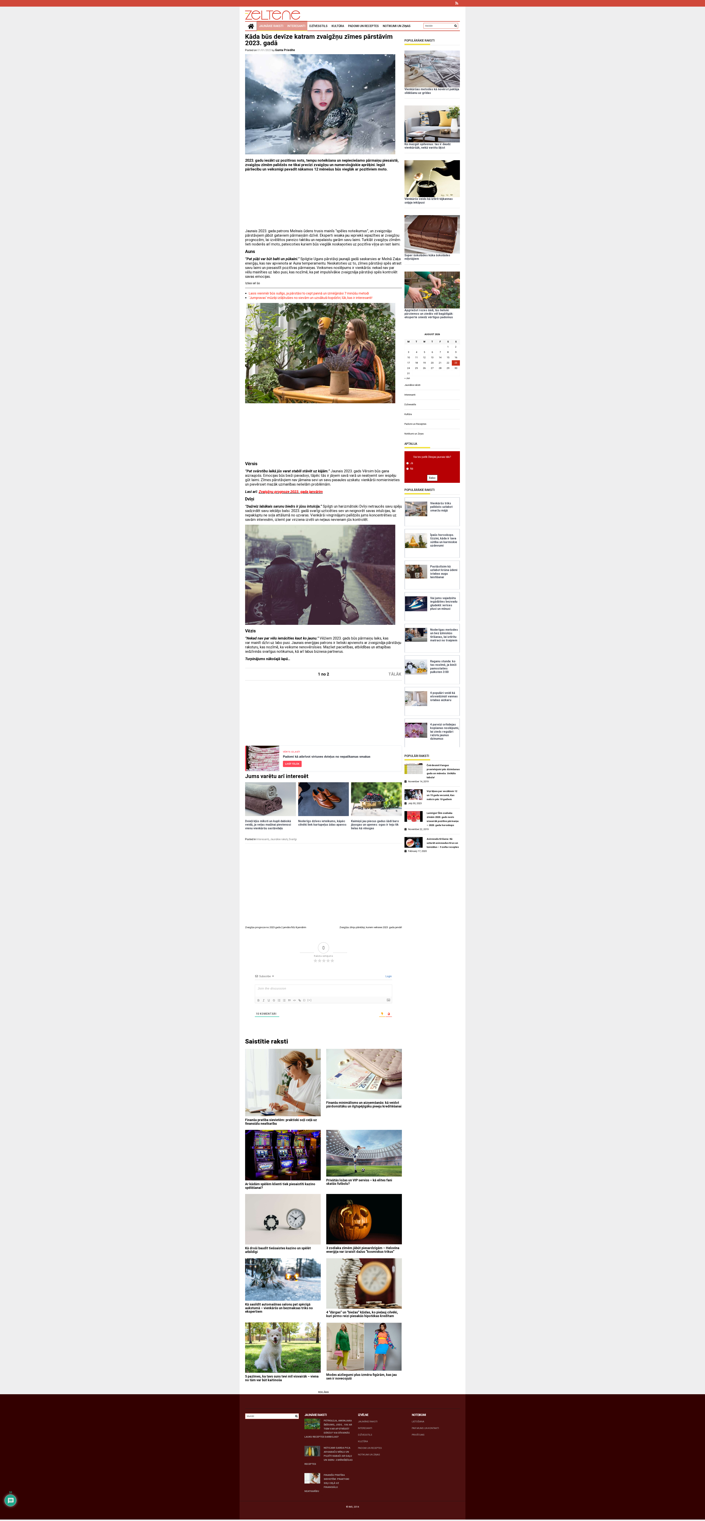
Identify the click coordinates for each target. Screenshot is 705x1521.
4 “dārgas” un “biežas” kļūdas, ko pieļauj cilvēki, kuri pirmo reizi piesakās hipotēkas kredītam (362, 1314)
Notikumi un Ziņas (397, 26)
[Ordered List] (279, 1000)
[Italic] (263, 1000)
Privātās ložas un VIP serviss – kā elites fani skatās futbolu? (359, 1182)
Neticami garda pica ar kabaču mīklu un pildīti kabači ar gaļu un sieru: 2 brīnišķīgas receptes (328, 1455)
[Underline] (268, 1000)
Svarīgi (293, 839)
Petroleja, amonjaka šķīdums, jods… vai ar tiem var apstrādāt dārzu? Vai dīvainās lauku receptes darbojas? (328, 1428)
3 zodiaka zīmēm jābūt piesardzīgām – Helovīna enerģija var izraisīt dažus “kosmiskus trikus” (362, 1250)
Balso (432, 477)
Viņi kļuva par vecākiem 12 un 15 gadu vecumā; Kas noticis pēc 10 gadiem (442, 795)
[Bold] (258, 1000)
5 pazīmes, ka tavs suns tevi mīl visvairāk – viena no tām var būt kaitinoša (282, 1378)
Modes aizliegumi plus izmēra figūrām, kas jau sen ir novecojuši (361, 1376)
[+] (310, 1000)
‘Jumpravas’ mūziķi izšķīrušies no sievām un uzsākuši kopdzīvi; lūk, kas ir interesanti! (310, 298)
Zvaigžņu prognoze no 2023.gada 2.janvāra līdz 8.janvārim (275, 927)
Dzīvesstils (318, 26)
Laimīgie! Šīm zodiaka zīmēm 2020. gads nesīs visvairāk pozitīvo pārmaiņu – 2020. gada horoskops (443, 819)
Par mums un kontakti (425, 1428)
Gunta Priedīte (285, 50)
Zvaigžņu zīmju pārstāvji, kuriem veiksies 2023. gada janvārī (370, 927)
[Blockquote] (289, 1000)
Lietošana (418, 1421)
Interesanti (296, 26)
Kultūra (338, 26)
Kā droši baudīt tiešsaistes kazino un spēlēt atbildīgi (278, 1250)
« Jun (407, 378)
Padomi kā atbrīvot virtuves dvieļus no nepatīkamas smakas (326, 756)
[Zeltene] (251, 26)
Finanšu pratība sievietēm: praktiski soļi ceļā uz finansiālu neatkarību (281, 1121)
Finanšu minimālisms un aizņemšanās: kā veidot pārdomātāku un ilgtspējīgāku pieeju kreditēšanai (364, 1104)
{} (304, 1000)
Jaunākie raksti (271, 26)
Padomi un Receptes (363, 26)
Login (388, 976)
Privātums (418, 1434)
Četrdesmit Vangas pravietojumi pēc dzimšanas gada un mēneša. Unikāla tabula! (443, 771)
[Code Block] (294, 1000)
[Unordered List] (284, 1000)
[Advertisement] (323, 201)
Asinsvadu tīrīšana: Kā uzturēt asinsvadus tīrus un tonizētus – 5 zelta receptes (443, 843)
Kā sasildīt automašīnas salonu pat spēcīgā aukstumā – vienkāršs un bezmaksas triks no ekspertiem (279, 1308)
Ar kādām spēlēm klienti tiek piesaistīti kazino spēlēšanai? (280, 1186)
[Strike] (273, 1000)
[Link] (299, 1000)
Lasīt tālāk (292, 764)
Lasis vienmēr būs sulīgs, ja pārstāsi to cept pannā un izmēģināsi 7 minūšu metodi (309, 293)
